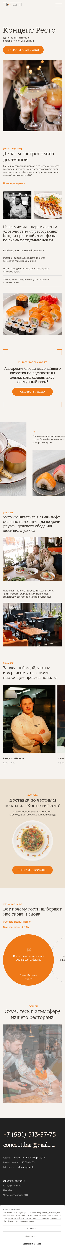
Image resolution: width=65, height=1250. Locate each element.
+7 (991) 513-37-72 (12, 1185)
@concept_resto (26, 1167)
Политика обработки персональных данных (28, 1218)
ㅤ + (14, 183)
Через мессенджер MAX (15, 1195)
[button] (23, 50)
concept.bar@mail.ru (29, 1145)
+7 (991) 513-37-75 (29, 1134)
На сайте (7, 1190)
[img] (13, 5)
